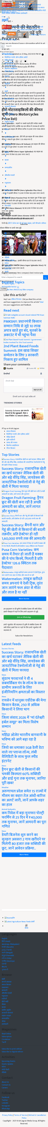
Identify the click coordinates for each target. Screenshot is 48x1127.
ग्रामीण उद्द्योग (6, 1010)
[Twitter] (6, 238)
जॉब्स (26, 928)
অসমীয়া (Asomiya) (8, 961)
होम (13, 4)
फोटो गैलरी (8, 254)
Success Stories (8, 648)
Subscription (7, 1036)
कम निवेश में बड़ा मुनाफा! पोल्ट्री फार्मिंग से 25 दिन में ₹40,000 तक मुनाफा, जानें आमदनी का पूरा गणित (24, 820)
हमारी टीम (8, 269)
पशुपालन (5, 7)
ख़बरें (16, 4)
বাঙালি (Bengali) (7, 952)
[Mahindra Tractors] (37, 34)
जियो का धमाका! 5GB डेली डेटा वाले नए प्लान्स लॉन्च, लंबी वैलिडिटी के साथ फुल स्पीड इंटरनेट (23, 754)
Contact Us (6, 1085)
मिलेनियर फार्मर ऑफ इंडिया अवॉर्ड (16, 57)
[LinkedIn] (6, 241)
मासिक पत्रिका (16, 13)
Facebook (5, 1097)
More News (24, 854)
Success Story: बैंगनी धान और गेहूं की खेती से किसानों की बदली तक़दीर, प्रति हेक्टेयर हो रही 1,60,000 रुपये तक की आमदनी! (24, 532)
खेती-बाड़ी (26, 4)
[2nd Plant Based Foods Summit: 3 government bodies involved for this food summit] (24, 341)
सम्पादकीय (38, 10)
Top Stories (10, 455)
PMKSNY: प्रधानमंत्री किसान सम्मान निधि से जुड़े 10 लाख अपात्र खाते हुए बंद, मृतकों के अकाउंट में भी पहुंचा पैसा (23, 328)
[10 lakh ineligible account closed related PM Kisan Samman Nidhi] (24, 316)
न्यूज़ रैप (14, 27)
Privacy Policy (7, 1115)
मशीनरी (17, 7)
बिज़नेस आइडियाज (11, 68)
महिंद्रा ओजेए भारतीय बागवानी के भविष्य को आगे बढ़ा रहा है (24, 737)
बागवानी (11, 7)
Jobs (18, 29)
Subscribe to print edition (12, 1048)
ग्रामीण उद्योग (24, 7)
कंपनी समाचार (29, 10)
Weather (5, 787)
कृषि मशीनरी (9, 63)
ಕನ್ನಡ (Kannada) (8, 955)
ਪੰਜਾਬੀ (4, 964)
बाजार (9, 10)
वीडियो (8, 13)
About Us (5, 1082)
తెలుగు (4, 966)
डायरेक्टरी (24, 13)
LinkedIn (5, 1103)
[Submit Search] (45, 277)
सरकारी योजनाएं (35, 4)
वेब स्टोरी (32, 7)
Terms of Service (20, 1115)
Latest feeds (11, 644)
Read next (11, 310)
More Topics (9, 283)
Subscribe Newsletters (24, 635)
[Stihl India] (18, 34)
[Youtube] (6, 244)
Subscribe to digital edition (12, 1051)
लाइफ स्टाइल (12, 29)
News (4, 675)
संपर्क (7, 271)
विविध (23, 29)
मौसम (20, 4)
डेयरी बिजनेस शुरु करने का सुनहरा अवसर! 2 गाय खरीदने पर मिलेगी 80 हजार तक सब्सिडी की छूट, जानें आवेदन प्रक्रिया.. (23, 841)
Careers (5, 1087)
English (4, 938)
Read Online (6, 1033)
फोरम (7, 263)
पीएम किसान (9, 71)
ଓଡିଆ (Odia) (6, 958)
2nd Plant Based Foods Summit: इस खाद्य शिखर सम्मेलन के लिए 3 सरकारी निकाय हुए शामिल (21, 353)
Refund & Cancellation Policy (34, 1117)
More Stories (24, 598)
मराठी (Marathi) (8, 947)
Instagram (6, 1105)
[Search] (8, 17)
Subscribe (24, 224)
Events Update (7, 1064)
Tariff (4, 1042)
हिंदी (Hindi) (6, 941)
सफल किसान (22, 27)
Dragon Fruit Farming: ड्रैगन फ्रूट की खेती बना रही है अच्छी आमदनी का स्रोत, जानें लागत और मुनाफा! (22, 504)
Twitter (5, 1100)
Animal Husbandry (9, 809)
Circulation (6, 1039)
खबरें (3, 979)
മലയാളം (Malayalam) (10, 944)
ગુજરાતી (5, 969)
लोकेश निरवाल (16, 299)
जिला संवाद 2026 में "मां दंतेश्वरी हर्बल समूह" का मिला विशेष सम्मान (23, 722)
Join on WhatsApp (24, 617)
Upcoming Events (8, 1061)
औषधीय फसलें (7, 993)
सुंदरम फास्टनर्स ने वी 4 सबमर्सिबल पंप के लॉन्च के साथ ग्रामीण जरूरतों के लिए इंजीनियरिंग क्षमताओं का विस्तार (23, 685)
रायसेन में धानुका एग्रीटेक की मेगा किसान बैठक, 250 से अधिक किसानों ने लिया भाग (24, 704)
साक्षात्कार (20, 10)
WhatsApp (6, 1108)
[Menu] (7, 2)
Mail (41, 302)
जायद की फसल (10, 65)
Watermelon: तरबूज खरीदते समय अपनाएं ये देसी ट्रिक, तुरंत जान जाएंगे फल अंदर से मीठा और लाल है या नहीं (22, 585)
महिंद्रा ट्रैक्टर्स (9, 60)
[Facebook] (6, 232)
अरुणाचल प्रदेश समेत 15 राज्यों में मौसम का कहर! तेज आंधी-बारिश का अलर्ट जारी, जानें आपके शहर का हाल (24, 798)
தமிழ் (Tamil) (7, 949)
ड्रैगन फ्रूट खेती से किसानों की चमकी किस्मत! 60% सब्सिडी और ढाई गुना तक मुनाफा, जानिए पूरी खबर (24, 776)
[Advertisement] (24, 883)
